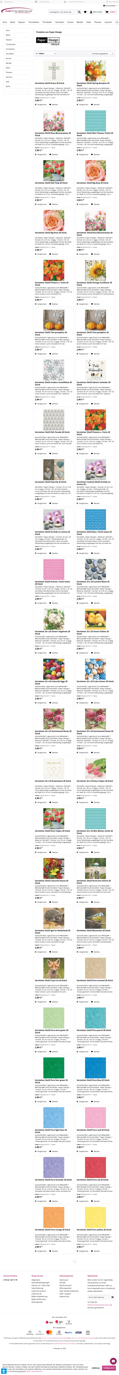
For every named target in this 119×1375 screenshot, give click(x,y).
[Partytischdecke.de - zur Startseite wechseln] (17, 13)
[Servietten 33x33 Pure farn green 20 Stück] (54, 1067)
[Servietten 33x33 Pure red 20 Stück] (95, 1167)
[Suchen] (79, 12)
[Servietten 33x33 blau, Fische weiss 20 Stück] (95, 519)
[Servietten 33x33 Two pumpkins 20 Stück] (95, 320)
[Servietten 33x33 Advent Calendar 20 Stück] (95, 370)
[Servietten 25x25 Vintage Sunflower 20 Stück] (95, 270)
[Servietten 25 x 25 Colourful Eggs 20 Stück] (54, 669)
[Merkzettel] (85, 12)
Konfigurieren (108, 1368)
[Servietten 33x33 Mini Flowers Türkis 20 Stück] (95, 120)
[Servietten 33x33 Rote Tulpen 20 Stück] (54, 818)
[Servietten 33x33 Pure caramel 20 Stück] (95, 968)
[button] (4, 1371)
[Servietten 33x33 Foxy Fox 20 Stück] (54, 968)
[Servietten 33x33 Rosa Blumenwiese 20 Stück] (95, 220)
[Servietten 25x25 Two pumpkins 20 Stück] (54, 320)
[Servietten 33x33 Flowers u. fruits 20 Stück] (54, 270)
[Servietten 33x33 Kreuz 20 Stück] (54, 70)
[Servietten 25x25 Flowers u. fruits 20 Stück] (95, 419)
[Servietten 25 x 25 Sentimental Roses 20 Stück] (95, 718)
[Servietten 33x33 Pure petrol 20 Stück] (95, 1017)
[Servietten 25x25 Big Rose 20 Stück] (95, 170)
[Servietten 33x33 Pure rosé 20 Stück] (95, 1117)
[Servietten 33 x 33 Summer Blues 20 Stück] (95, 569)
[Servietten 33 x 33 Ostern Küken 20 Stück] (95, 619)
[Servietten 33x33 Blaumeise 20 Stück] (95, 918)
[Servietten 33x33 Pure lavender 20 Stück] (54, 1167)
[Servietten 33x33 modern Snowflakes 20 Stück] (54, 370)
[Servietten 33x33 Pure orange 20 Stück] (54, 1217)
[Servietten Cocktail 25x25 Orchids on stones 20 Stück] (95, 469)
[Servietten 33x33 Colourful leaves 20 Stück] (54, 868)
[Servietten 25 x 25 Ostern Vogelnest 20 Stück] (54, 619)
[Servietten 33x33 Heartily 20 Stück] (54, 469)
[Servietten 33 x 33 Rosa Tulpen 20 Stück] (95, 768)
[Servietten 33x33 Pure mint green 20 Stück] (54, 1017)
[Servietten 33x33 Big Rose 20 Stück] (54, 220)
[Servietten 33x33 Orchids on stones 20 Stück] (54, 519)
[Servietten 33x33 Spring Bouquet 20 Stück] (95, 70)
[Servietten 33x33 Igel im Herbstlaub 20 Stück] (54, 918)
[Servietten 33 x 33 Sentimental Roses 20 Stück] (54, 718)
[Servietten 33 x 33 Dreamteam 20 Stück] (54, 768)
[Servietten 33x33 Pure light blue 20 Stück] (54, 1117)
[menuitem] (110, 5)
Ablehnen (96, 1368)
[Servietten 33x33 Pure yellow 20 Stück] (95, 1217)
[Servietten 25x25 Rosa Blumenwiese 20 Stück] (54, 120)
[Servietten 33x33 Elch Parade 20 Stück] (54, 419)
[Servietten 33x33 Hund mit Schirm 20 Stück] (95, 868)
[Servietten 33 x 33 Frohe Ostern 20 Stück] (95, 669)
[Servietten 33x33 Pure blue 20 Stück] (95, 1067)
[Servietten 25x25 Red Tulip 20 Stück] (54, 170)
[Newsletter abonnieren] (112, 1297)
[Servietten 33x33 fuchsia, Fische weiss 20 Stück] (54, 569)
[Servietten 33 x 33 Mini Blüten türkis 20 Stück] (95, 818)
